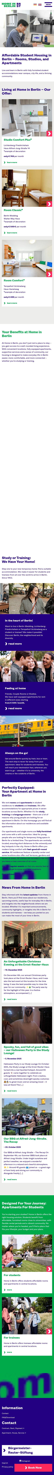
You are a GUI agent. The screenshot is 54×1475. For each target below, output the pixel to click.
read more (15, 644)
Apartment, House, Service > (14, 1433)
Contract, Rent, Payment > (13, 1428)
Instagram (25, 1461)
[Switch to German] (35, 4)
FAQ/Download (8, 1417)
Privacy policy (7, 1466)
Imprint (5, 1463)
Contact (5, 1413)
